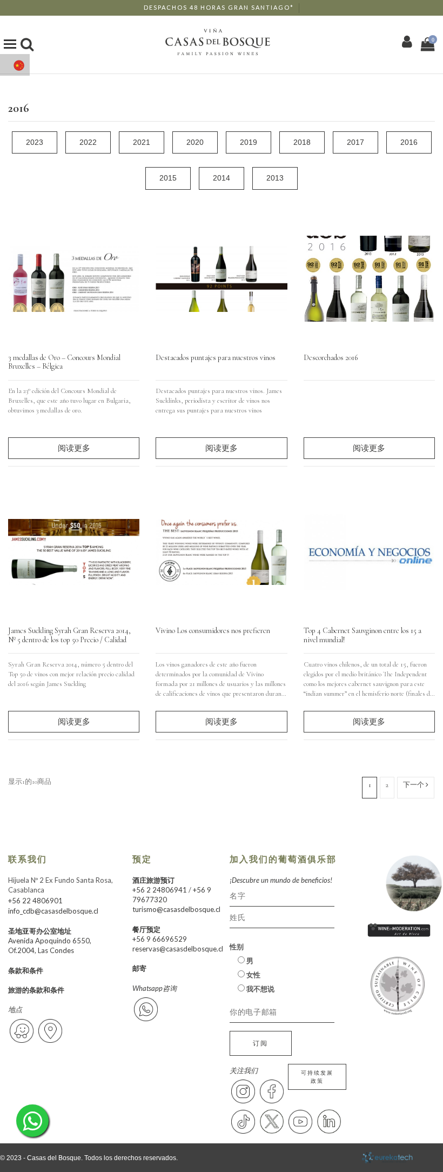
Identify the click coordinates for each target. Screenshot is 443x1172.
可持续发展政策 (317, 1076)
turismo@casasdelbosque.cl (176, 909)
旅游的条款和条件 (36, 989)
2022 (88, 142)
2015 (168, 178)
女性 (252, 974)
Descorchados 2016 (331, 357)
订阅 (260, 1043)
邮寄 (139, 968)
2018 (302, 142)
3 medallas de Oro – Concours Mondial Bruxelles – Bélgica (64, 362)
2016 (409, 142)
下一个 (414, 785)
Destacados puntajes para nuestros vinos (216, 357)
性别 (237, 946)
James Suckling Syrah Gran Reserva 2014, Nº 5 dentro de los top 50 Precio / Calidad (69, 635)
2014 (221, 178)
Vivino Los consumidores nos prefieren (213, 630)
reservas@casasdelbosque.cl (177, 948)
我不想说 (259, 988)
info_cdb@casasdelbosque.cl (53, 911)
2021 (141, 142)
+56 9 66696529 (159, 939)
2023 (34, 142)
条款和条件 (25, 970)
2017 (355, 142)
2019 (248, 142)
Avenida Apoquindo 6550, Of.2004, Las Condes (49, 945)
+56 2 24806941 (159, 889)
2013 (275, 178)
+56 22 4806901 (35, 900)
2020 (195, 142)
